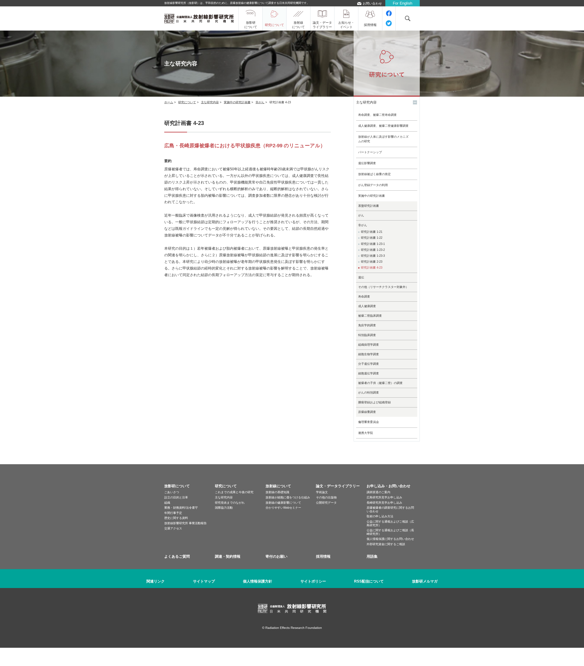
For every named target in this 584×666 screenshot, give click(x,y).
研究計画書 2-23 (371, 261)
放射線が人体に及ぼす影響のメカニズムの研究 (383, 139)
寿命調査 (364, 296)
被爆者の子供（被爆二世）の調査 (380, 383)
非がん (260, 102)
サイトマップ (204, 581)
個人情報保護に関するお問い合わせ (390, 539)
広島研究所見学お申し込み (384, 497)
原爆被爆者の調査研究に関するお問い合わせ (390, 509)
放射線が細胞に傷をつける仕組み (288, 497)
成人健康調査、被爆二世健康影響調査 (383, 125)
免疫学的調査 (367, 325)
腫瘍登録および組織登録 (374, 402)
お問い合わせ (372, 3)
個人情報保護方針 (257, 581)
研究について (187, 102)
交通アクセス (173, 528)
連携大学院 (365, 433)
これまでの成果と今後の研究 (234, 492)
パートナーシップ (370, 152)
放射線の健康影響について (283, 502)
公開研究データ (326, 502)
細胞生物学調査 (368, 354)
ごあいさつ (171, 492)
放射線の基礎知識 (277, 492)
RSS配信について (369, 581)
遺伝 (361, 277)
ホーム (168, 102)
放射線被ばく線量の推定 (374, 174)
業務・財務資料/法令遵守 (181, 507)
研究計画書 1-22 (371, 237)
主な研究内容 (210, 102)
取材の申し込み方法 (380, 516)
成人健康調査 (367, 306)
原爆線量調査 (367, 412)
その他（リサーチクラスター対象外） (383, 287)
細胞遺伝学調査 (368, 373)
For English (402, 3)
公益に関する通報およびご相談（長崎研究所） (390, 532)
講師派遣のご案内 (378, 492)
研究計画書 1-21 (371, 231)
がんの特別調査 (368, 392)
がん (361, 215)
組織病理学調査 (368, 344)
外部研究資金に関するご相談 (386, 544)
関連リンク (155, 581)
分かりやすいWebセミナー (283, 507)
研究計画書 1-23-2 (373, 249)
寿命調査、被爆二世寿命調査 (377, 115)
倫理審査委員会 (368, 422)
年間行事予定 (173, 513)
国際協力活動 (224, 507)
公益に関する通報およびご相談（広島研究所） (390, 523)
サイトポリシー (313, 581)
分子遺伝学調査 (368, 363)
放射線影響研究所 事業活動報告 (185, 523)
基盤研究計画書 (368, 205)
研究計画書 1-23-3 (373, 255)
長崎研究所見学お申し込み (384, 502)
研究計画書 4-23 (371, 267)
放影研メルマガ (425, 581)
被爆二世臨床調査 (370, 315)
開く (415, 102)
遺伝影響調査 (367, 163)
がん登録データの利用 (373, 185)
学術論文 (322, 492)
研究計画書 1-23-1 (373, 244)
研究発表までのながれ (230, 502)
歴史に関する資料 (176, 518)
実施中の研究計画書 (237, 102)
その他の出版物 (326, 497)
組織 (167, 502)
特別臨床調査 (367, 335)
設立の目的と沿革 (176, 497)
